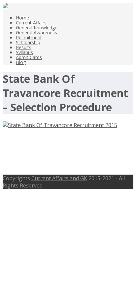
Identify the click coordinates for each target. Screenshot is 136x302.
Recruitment (29, 37)
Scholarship (28, 42)
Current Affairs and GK (59, 178)
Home (22, 18)
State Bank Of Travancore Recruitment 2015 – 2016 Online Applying (65, 151)
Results (23, 47)
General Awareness (36, 32)
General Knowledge (36, 27)
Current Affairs (31, 22)
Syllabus (24, 52)
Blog (21, 62)
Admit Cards (29, 57)
